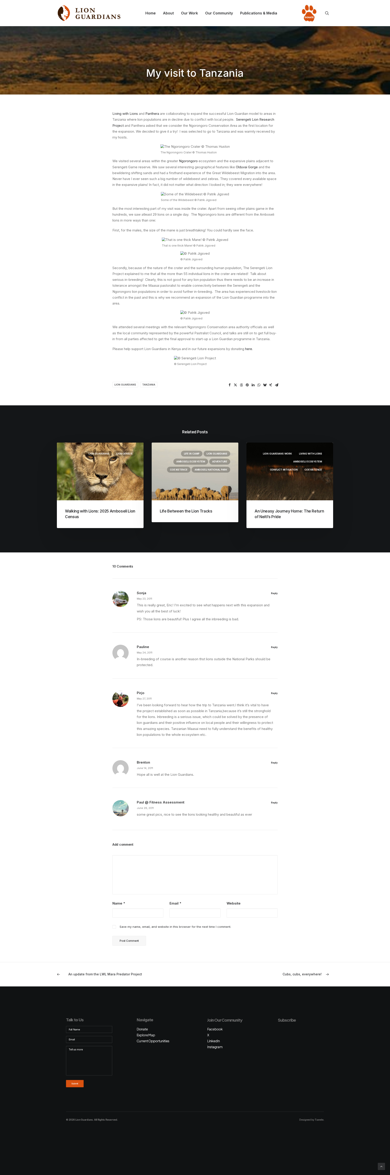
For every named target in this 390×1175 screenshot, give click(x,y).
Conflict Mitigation (284, 469)
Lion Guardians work (277, 453)
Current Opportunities (153, 1041)
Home (150, 13)
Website (234, 903)
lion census (124, 453)
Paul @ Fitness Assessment (160, 802)
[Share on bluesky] (264, 385)
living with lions (310, 453)
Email (175, 903)
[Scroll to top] (381, 1166)
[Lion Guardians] (89, 13)
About (168, 13)
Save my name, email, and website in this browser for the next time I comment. (175, 926)
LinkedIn (213, 1041)
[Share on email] (276, 385)
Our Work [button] (189, 13)
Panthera (152, 113)
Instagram (215, 1047)
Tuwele (318, 1119)
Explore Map (146, 1035)
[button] (329, 13)
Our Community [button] (219, 13)
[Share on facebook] (229, 385)
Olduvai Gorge (247, 167)
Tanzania (148, 384)
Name (118, 903)
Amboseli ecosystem (190, 461)
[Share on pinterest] (247, 385)
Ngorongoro (188, 161)
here (248, 349)
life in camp (192, 453)
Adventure (219, 461)
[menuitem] (150, 13)
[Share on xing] (270, 385)
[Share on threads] (241, 385)
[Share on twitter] (235, 385)
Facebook (215, 1029)
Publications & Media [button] (258, 13)
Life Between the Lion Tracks (186, 511)
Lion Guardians (125, 384)
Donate (307, 13)
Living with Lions (125, 113)
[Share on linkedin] (253, 385)
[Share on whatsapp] (259, 385)
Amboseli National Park (211, 469)
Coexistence (179, 469)
